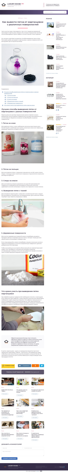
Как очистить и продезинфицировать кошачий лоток (7, 434)
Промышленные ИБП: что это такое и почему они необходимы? (61, 57)
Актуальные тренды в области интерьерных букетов (61, 118)
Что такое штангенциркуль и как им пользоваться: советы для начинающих (61, 36)
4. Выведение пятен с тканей (15, 101)
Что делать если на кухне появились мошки (21, 391)
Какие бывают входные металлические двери (60, 67)
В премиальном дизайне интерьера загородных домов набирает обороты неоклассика (61, 85)
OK (41, 471)
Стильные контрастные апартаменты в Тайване (52, 5)
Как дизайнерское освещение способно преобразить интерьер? (60, 129)
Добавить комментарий (9, 458)
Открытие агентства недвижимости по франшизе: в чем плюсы (61, 25)
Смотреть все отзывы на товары (52, 73)
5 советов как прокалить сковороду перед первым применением (37, 435)
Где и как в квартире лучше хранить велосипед (22, 412)
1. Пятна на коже (11, 95)
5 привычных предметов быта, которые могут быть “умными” (37, 412)
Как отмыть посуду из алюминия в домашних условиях (22, 434)
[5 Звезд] (29, 372)
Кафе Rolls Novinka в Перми (7, 390)
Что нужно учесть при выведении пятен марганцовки (19, 105)
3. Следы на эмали (12, 99)
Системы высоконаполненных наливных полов (61, 47)
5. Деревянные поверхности (15, 103)
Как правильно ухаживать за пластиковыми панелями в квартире (7, 412)
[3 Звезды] (27, 372)
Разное (2, 387)
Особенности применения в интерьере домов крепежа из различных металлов (61, 96)
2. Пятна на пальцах (12, 97)
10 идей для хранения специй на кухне (37, 390)
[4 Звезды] (28, 372)
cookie (37, 471)
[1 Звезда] (25, 372)
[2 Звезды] (26, 372)
